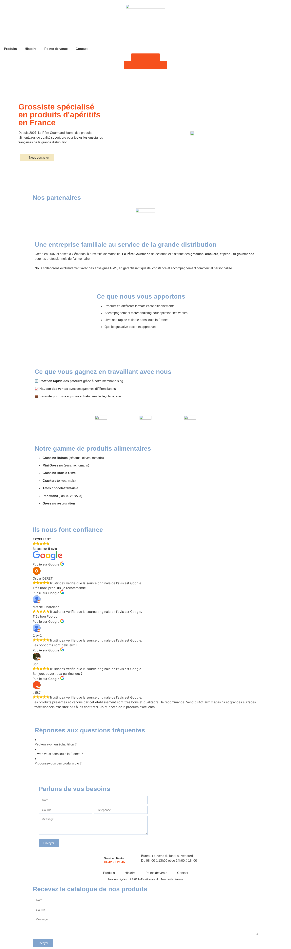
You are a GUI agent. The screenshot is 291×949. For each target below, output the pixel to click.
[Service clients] (98, 860)
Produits (10, 48)
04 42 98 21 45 (114, 862)
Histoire (30, 48)
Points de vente (56, 48)
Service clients (114, 858)
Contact (81, 48)
